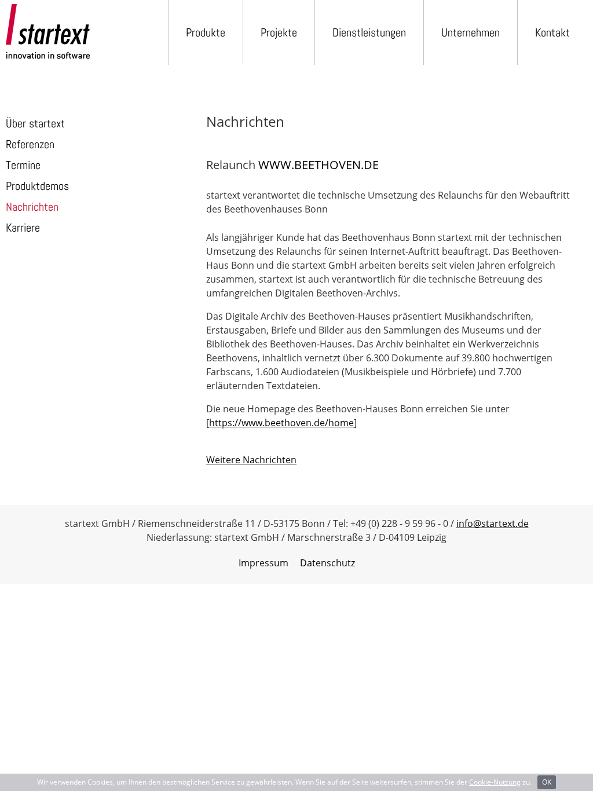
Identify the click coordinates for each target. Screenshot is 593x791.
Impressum (263, 562)
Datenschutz (327, 562)
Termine (23, 165)
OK (546, 782)
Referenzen (30, 144)
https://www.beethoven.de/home (281, 422)
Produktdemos (37, 185)
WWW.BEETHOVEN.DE (318, 165)
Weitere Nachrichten (251, 459)
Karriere (23, 227)
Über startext (35, 123)
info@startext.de (492, 523)
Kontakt (552, 32)
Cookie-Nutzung (495, 782)
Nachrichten (32, 206)
